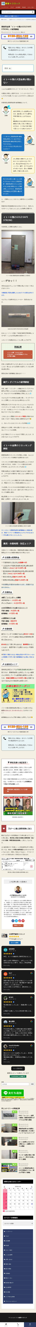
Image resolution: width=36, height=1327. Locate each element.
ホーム (6, 1325)
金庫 (24, 32)
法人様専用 (8, 1287)
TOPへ (30, 1325)
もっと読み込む (18, 1068)
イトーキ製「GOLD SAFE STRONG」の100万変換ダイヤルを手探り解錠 (17, 354)
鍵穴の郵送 (8, 1268)
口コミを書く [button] (15, 943)
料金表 (24, 7)
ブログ (12, 7)
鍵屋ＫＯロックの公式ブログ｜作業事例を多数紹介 (23, 19)
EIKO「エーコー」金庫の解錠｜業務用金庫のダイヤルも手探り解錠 (27, 1118)
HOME (5, 19)
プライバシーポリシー (11, 1301)
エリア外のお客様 (10, 1296)
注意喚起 (7, 1273)
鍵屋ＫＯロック (23, 1317)
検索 (2, 1082)
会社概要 (18, 7)
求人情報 (7, 1292)
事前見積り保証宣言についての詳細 (17, 790)
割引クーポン (8, 1278)
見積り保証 (8, 1264)
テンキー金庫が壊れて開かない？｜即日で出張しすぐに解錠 (27, 1157)
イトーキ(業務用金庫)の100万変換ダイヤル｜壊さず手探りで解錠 (26, 1170)
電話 (18, 1325)
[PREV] (5, 1187)
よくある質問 (8, 1254)
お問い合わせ (8, 1259)
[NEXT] (31, 1187)
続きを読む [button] (7, 965)
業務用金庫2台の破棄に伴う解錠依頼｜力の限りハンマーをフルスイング (27, 1131)
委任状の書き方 (9, 1282)
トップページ (4, 7)
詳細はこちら (17, 925)
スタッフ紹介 (31, 7)
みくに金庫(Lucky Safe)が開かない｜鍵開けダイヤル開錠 (27, 1144)
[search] (33, 12)
